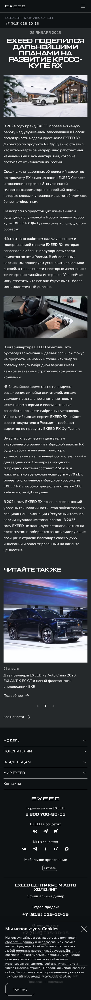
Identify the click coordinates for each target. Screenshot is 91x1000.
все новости (14, 716)
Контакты (12, 783)
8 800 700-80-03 (45, 814)
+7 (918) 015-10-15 (22, 23)
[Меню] (83, 6)
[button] (84, 929)
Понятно (20, 989)
